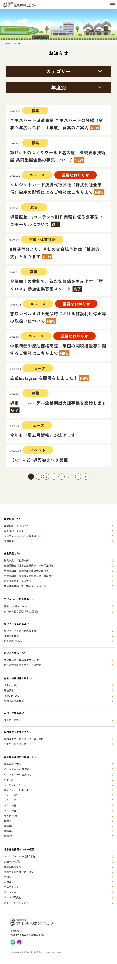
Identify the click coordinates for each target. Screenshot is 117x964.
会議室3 (8, 826)
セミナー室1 (10, 795)
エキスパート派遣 (14, 531)
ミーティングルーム (15, 784)
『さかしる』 (11, 685)
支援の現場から (12, 866)
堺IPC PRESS (11, 695)
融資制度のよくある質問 (17, 581)
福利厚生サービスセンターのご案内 (24, 739)
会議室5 (8, 836)
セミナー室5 (11, 815)
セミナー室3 (11, 805)
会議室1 (8, 820)
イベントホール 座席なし (18, 774)
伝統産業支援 (11, 635)
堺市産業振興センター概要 (19, 871)
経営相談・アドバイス (16, 526)
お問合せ (9, 882)
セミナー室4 (11, 810)
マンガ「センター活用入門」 (20, 856)
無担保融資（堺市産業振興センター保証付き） (30, 576)
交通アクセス (11, 887)
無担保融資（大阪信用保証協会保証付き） (27, 570)
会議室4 (8, 831)
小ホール (9, 779)
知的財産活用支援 (14, 700)
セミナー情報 (11, 720)
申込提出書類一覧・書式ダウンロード (25, 586)
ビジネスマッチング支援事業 (20, 630)
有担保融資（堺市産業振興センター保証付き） (30, 565)
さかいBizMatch (13, 641)
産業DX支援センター (15, 606)
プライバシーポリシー (16, 902)
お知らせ (9, 877)
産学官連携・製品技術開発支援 (21, 660)
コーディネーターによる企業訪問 (22, 536)
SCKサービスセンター (16, 744)
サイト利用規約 (12, 897)
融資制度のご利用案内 (16, 560)
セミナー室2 (11, 800)
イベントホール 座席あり (18, 769)
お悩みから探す (12, 861)
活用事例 (9, 541)
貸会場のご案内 (12, 764)
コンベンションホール (16, 790)
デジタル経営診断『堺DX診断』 (21, 611)
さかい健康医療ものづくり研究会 (22, 665)
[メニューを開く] (112, 4)
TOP (8, 43)
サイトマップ (11, 892)
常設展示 (9, 690)
